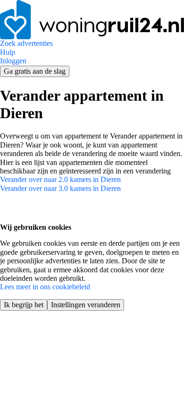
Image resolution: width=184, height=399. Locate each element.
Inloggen (13, 61)
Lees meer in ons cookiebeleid (45, 287)
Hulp (7, 52)
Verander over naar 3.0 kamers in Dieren (60, 188)
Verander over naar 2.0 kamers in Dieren (60, 179)
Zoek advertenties (26, 43)
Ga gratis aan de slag (35, 71)
